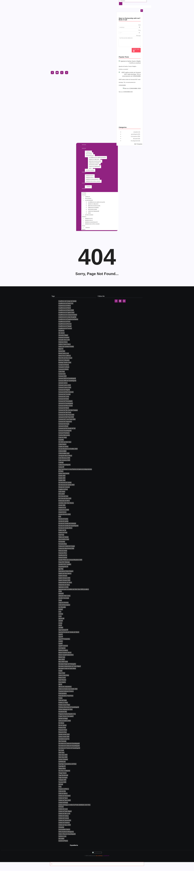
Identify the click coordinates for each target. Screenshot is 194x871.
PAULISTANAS (88, 198)
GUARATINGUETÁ (89, 200)
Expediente (74, 845)
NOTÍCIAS (84, 193)
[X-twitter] (66, 72)
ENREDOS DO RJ (89, 218)
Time (139, 30)
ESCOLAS (84, 194)
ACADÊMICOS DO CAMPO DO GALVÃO (96, 202)
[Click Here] (141, 10)
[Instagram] (61, 72)
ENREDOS (84, 216)
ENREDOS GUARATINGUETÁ (91, 222)
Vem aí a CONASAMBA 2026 (126, 91)
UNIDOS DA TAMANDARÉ (93, 211)
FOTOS (83, 225)
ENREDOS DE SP (89, 220)
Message (138, 35)
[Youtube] (57, 72)
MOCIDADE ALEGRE (92, 209)
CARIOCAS (87, 196)
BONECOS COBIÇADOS (93, 204)
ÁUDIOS (83, 229)
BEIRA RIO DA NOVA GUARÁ (94, 205)
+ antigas (87, 227)
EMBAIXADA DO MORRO (93, 207)
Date (139, 25)
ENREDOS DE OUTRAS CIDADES (92, 224)
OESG (89, 213)
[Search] (120, 3)
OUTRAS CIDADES (89, 214)
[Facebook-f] (52, 72)
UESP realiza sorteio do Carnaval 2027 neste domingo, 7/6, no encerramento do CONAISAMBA (129, 82)
